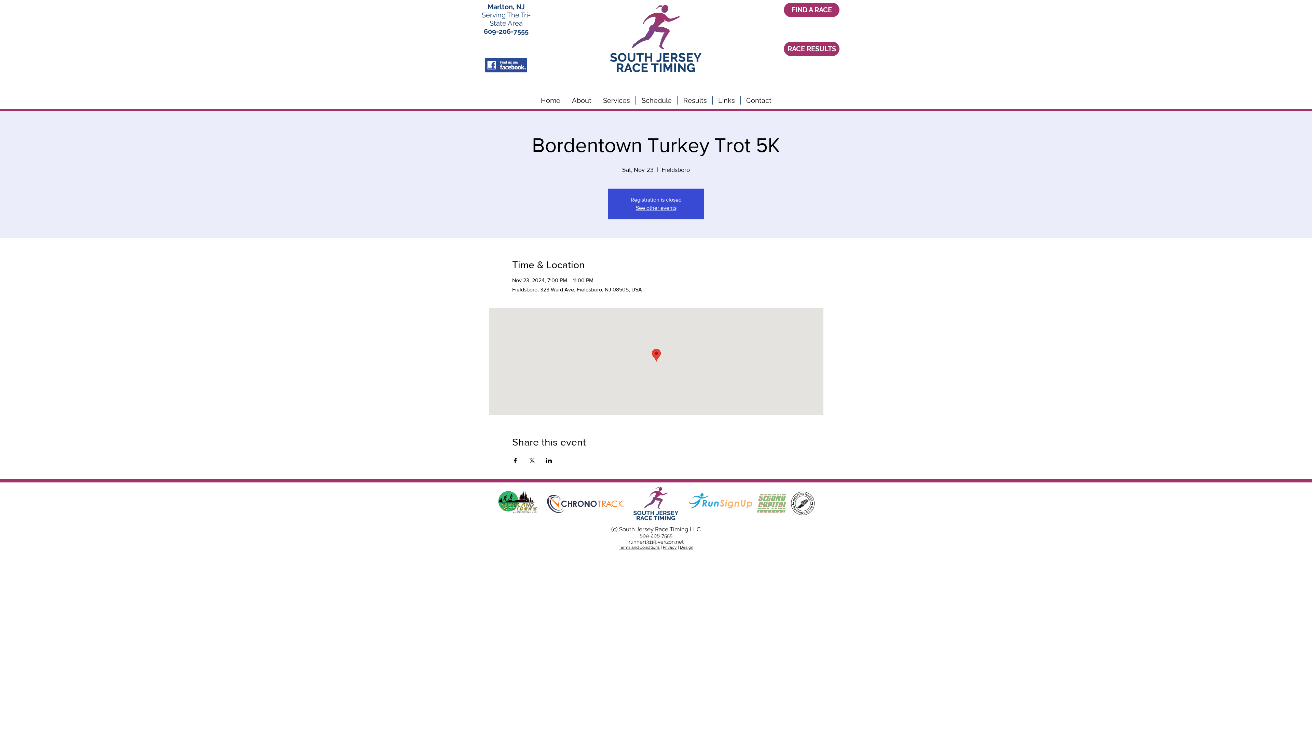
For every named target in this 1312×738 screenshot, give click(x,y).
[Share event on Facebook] (515, 460)
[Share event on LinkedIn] (549, 460)
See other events (656, 208)
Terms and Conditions (639, 547)
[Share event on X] (532, 460)
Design (686, 547)
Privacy (670, 547)
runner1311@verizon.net (656, 542)
